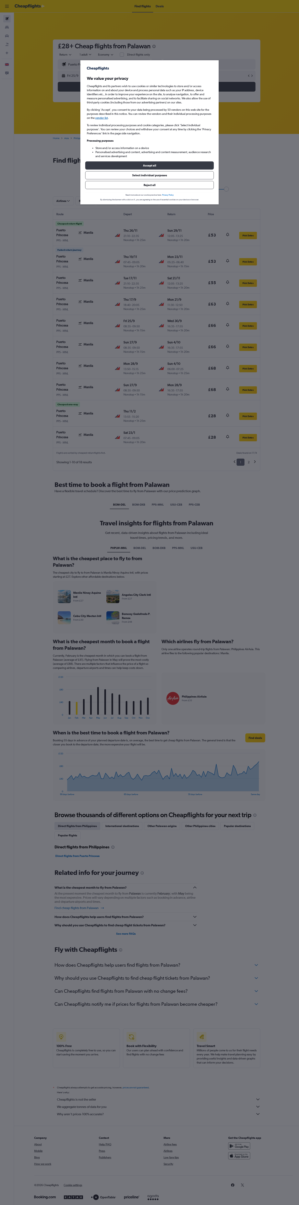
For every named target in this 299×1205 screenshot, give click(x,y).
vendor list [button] (101, 117)
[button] (149, 165)
